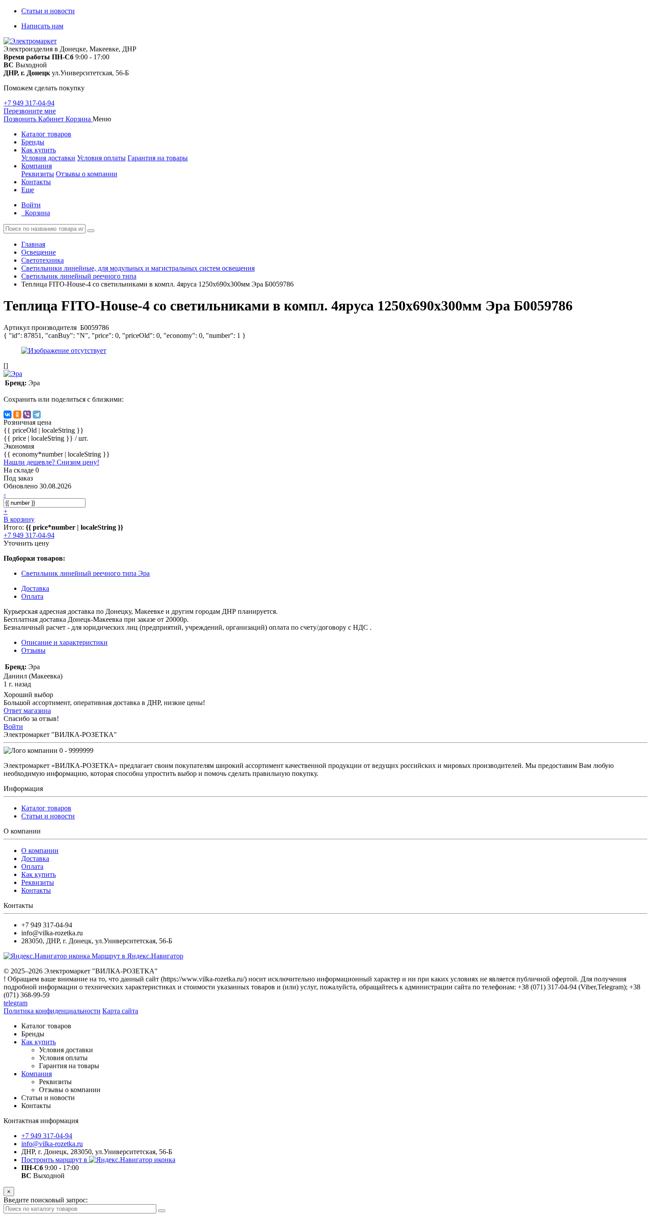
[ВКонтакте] (8, 415)
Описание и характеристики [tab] (64, 642)
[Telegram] (37, 415)
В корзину (19, 519)
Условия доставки (48, 158)
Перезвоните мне (30, 111)
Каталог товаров (46, 134)
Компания (36, 166)
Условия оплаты (101, 158)
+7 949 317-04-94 (29, 103)
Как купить (38, 150)
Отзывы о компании (86, 174)
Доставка (35, 858)
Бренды (32, 142)
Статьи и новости (48, 11)
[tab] (33, 650)
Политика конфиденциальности (52, 1011)
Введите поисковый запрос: (46, 1200)
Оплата (32, 866)
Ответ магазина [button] (27, 710)
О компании (39, 850)
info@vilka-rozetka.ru (52, 1143)
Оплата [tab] (32, 596)
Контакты (36, 182)
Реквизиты (37, 174)
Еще (27, 190)
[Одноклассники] (17, 415)
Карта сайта (120, 1011)
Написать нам (42, 26)
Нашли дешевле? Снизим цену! (51, 462)
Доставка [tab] (35, 588)
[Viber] (27, 415)
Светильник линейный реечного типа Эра (85, 573)
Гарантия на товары (158, 158)
